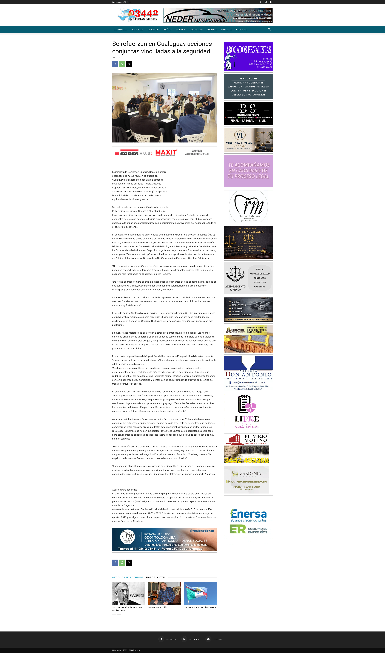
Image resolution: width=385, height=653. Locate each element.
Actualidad (120, 30)
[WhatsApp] (122, 64)
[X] (129, 64)
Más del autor (155, 577)
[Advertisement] (194, 190)
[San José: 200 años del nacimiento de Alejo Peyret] (128, 593)
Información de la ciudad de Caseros (200, 607)
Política (167, 30)
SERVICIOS (241, 30)
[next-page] (119, 616)
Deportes (153, 30)
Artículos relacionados (127, 577)
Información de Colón (157, 607)
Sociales (212, 30)
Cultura (180, 30)
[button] (269, 30)
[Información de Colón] (164, 593)
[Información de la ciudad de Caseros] (200, 593)
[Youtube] (270, 2)
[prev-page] (114, 616)
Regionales (196, 30)
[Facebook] (260, 2)
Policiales (137, 30)
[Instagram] (265, 2)
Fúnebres (226, 30)
